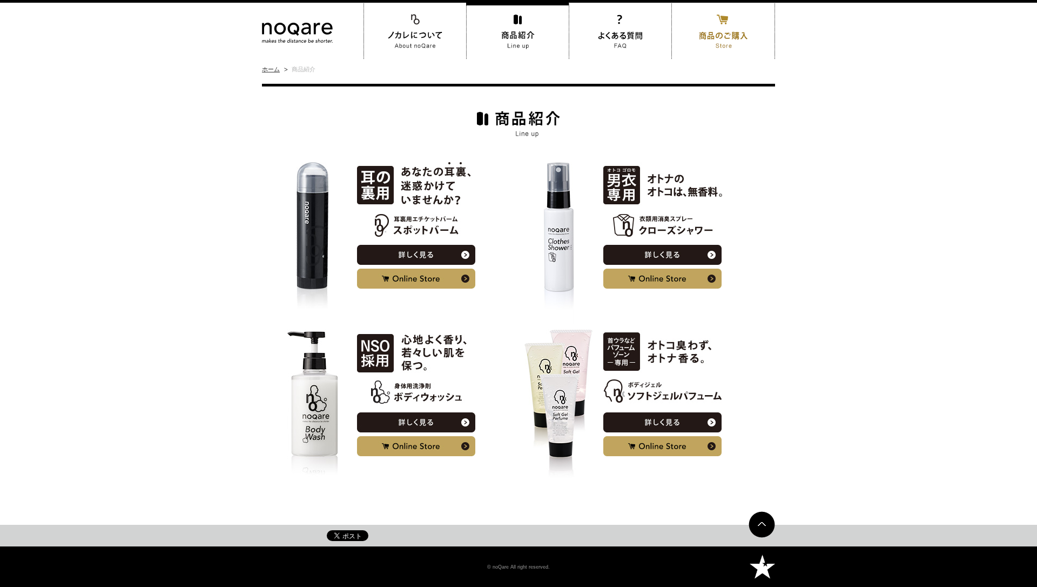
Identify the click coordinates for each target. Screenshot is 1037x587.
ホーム (271, 69)
